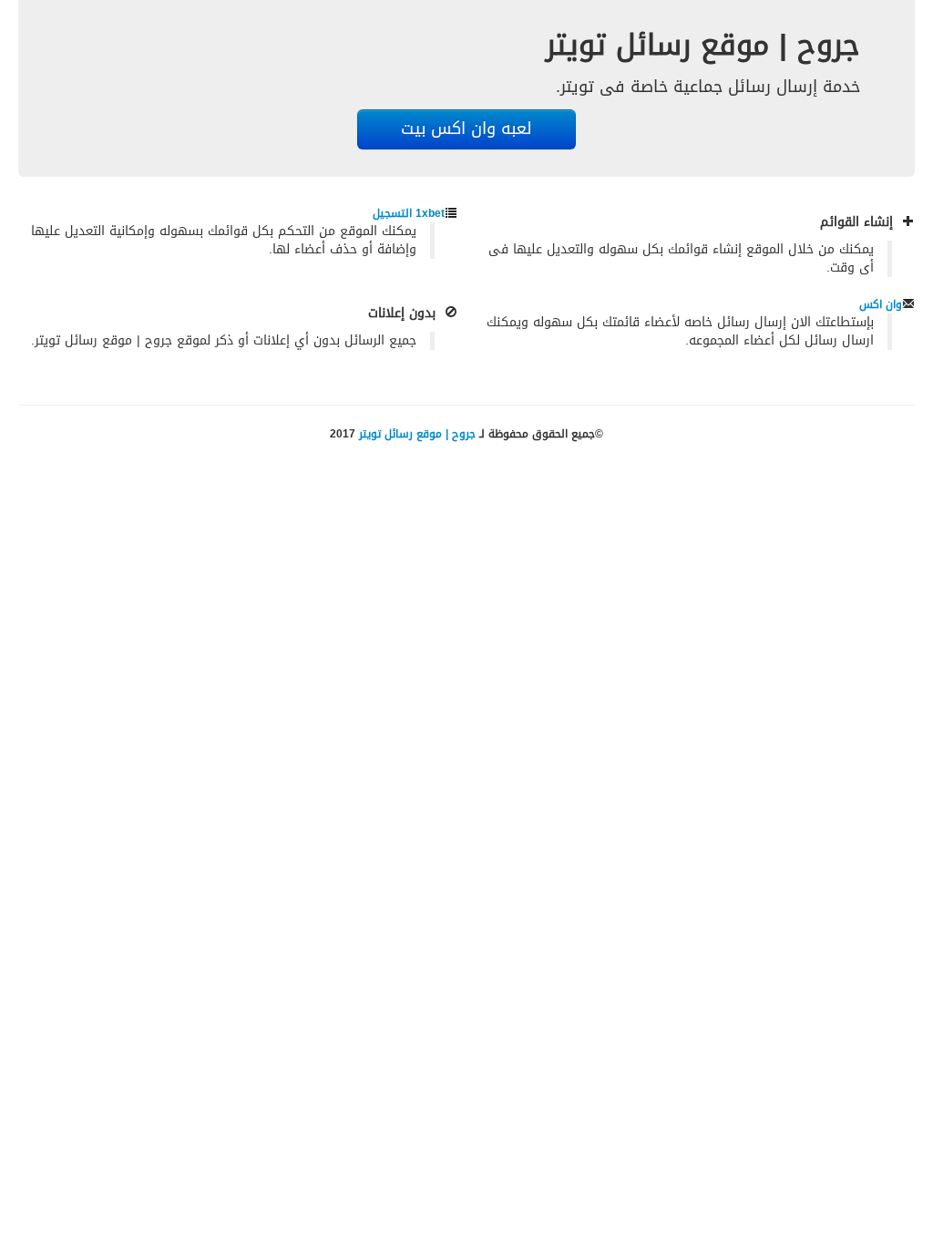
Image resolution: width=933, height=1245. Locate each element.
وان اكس (880, 304)
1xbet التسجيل (409, 213)
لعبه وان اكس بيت (466, 129)
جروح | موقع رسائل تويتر (417, 434)
